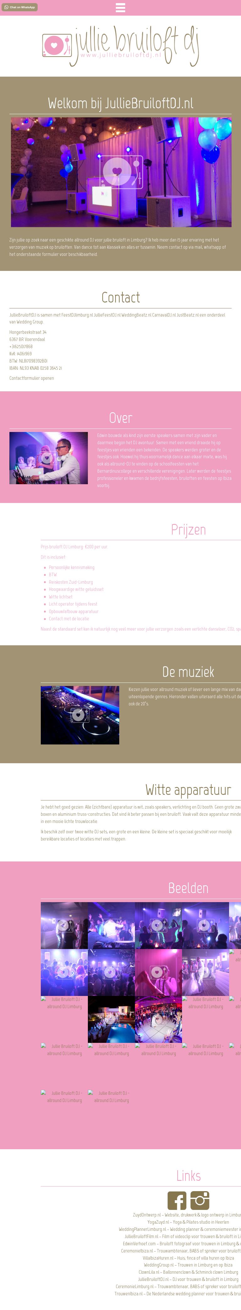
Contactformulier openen (31, 378)
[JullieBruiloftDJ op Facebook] (177, 1200)
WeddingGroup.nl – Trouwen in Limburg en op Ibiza (188, 1265)
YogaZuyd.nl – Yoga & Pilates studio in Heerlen (188, 1222)
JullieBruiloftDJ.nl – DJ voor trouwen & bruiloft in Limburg (188, 1279)
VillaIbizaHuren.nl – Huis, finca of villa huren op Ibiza (188, 1258)
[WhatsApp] (19, 7)
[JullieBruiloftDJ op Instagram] (200, 1200)
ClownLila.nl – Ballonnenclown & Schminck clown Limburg (188, 1272)
